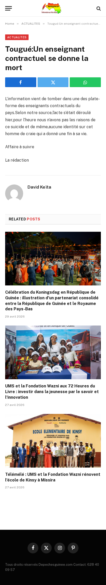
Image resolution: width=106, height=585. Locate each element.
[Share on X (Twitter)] (53, 82)
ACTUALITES (16, 37)
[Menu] (8, 8)
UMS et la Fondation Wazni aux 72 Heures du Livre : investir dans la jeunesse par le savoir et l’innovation (52, 392)
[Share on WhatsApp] (85, 82)
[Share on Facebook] (20, 82)
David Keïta (39, 187)
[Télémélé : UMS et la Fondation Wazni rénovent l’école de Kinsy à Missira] (53, 441)
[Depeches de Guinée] (53, 8)
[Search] (98, 8)
